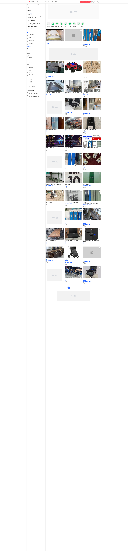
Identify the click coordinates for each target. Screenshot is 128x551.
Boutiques (56, 1)
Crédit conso (52, 1)
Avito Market (30, 13)
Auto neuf (38, 1)
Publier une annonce (86, 1)
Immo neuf (42, 1)
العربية (97, 1)
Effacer (43, 4)
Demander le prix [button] (87, 44)
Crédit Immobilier (47, 1)
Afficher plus (29, 46)
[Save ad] (62, 30)
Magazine (60, 1)
